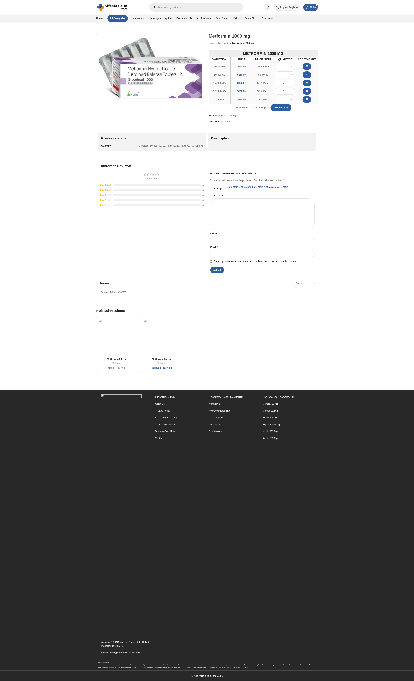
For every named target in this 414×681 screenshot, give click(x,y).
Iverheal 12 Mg (270, 403)
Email (214, 247)
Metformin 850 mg (162, 359)
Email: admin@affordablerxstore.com (120, 652)
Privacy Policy (162, 410)
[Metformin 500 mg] (117, 337)
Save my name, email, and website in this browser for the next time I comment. (255, 261)
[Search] (154, 7)
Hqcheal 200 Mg (271, 424)
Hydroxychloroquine (219, 410)
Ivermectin (214, 403)
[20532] (307, 99)
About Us (160, 403)
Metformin (223, 43)
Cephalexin (214, 424)
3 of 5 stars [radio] (257, 186)
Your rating (216, 188)
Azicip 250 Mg (270, 431)
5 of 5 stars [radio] (282, 186)
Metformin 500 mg (117, 359)
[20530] (307, 83)
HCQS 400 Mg (270, 417)
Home (212, 43)
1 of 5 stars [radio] (232, 186)
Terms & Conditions (165, 431)
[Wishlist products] (267, 7)
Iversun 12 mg (270, 410)
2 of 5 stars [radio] (245, 186)
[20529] (307, 74)
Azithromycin (216, 417)
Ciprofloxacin (215, 431)
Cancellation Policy (165, 424)
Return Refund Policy (166, 417)
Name (214, 233)
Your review (217, 195)
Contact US (161, 438)
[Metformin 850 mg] (162, 337)
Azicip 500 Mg (270, 438)
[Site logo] (112, 7)
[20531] (307, 91)
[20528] (307, 66)
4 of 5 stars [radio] (270, 186)
